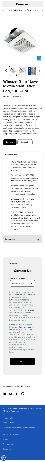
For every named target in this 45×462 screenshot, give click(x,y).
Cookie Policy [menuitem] (8, 422)
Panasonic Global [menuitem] (9, 444)
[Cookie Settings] (3, 457)
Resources (10, 239)
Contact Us (25, 142)
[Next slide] (39, 71)
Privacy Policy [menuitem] (8, 418)
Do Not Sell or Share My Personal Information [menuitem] (20, 427)
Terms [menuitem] (5, 439)
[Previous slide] (6, 71)
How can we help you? (17, 278)
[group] (13, 71)
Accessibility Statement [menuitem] (12, 434)
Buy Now (9, 142)
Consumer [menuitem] (7, 449)
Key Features (11, 154)
